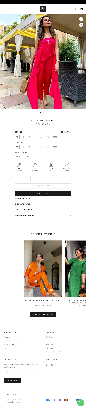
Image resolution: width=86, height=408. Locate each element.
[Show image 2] (43, 112)
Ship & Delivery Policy (53, 352)
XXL (47, 137)
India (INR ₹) (11, 394)
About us (7, 337)
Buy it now (43, 193)
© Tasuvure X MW (14, 399)
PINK (18, 157)
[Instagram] (52, 365)
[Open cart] (82, 9)
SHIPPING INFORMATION (24, 215)
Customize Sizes (51, 348)
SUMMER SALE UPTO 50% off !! (43, 2)
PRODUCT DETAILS (22, 198)
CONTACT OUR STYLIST (24, 210)
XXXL (55, 137)
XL (41, 137)
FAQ (5, 348)
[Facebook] (46, 365)
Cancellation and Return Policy (14, 341)
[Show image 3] (45, 112)
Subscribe (12, 380)
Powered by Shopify (13, 402)
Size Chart (49, 344)
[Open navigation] (4, 9)
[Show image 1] (40, 112)
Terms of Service (9, 344)
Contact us (49, 341)
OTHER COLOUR (30, 157)
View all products (43, 315)
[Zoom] (81, 19)
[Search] (76, 9)
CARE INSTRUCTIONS (23, 204)
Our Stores (50, 337)
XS (17, 137)
